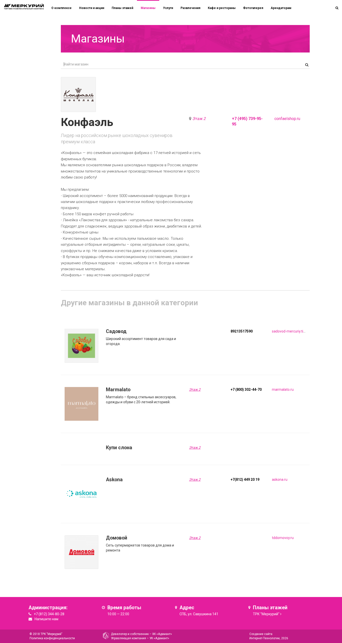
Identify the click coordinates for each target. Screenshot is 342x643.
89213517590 (242, 331)
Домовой (116, 538)
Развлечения (190, 8)
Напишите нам (46, 619)
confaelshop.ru (287, 118)
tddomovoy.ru (283, 538)
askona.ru (279, 480)
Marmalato (118, 389)
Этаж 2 (199, 118)
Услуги (168, 8)
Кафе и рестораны (222, 8)
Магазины (148, 8)
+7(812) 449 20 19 (245, 480)
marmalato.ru (283, 390)
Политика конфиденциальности (52, 638)
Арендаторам (281, 8)
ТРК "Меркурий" (266, 614)
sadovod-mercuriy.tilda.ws (292, 331)
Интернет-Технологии (264, 638)
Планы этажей (122, 8)
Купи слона (119, 447)
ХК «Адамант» (162, 634)
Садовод (116, 331)
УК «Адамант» (159, 638)
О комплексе (61, 8)
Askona (114, 479)
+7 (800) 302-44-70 (246, 390)
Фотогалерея (253, 8)
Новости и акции (91, 8)
